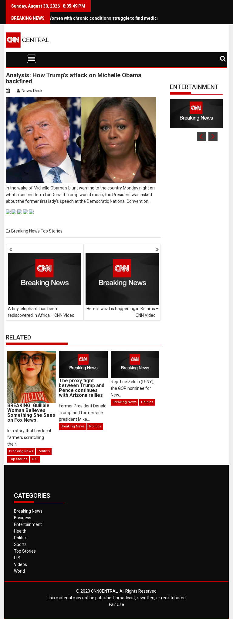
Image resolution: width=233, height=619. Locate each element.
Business (22, 517)
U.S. (35, 459)
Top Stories (51, 231)
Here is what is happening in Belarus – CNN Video (122, 312)
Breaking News (25, 231)
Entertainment (194, 87)
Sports (20, 544)
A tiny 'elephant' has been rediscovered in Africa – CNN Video (41, 312)
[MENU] (31, 59)
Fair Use (116, 604)
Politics (44, 451)
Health (20, 531)
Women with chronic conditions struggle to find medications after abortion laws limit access (132, 18)
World (19, 571)
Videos (20, 564)
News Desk (32, 90)
